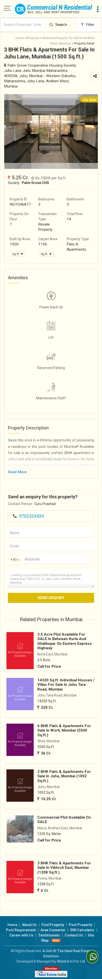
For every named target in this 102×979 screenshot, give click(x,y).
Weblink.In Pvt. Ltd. (71, 961)
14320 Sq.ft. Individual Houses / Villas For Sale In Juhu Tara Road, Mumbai (66, 685)
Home (20, 38)
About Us (29, 925)
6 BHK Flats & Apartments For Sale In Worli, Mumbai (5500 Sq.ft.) (64, 730)
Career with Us (21, 935)
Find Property (53, 925)
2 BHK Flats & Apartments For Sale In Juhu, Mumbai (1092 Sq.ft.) (64, 776)
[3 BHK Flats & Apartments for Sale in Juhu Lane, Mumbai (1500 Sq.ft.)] (51, 162)
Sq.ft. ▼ (18, 254)
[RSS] (56, 940)
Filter (89, 24)
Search (60, 24)
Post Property (80, 925)
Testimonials (49, 935)
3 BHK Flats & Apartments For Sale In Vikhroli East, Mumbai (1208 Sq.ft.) (64, 868)
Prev (11, 132)
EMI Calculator (82, 930)
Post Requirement (21, 930)
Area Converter (53, 930)
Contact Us (74, 935)
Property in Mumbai (40, 38)
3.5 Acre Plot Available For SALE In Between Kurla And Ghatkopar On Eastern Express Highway (64, 641)
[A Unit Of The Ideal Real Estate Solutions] (53, 8)
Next (91, 132)
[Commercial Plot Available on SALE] (20, 828)
